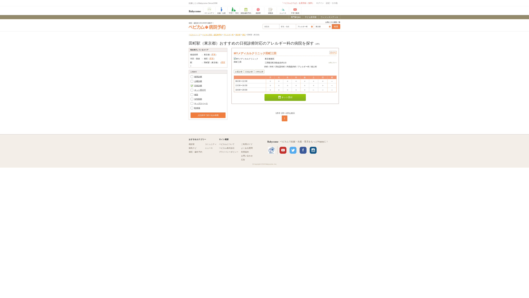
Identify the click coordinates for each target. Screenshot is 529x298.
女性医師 (198, 99)
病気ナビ (192, 148)
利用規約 (245, 152)
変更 (213, 54)
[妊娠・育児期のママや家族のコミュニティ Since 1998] (195, 10)
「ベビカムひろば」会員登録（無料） (297, 3)
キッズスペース (201, 103)
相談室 (192, 144)
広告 (243, 160)
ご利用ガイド (247, 144)
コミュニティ (211, 144)
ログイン (320, 3)
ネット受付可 (200, 90)
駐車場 (197, 108)
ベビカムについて (226, 144)
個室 (196, 95)
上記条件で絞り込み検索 (208, 115)
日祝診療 (198, 86)
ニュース (209, 148)
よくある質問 (247, 148)
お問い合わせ (247, 156)
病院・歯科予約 (195, 152)
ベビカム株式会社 (226, 148)
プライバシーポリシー (228, 152)
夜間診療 (198, 77)
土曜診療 (198, 81)
